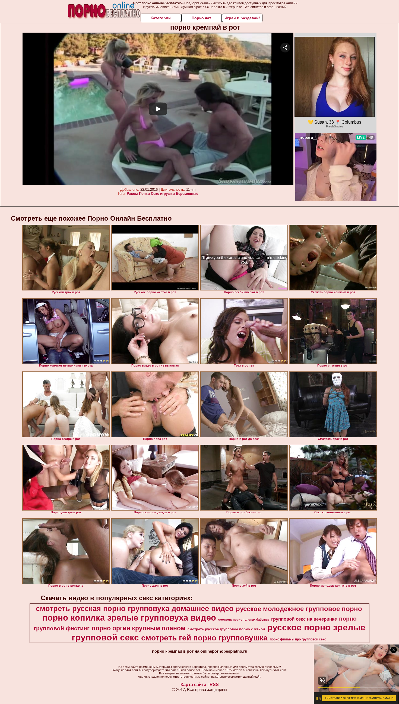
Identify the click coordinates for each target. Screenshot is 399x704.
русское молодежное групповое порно (299, 608)
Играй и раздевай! (242, 18)
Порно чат (201, 18)
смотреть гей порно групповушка (204, 638)
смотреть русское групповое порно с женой (226, 629)
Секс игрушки (163, 194)
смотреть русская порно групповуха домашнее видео (135, 609)
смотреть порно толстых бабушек (243, 619)
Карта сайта (193, 684)
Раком (132, 194)
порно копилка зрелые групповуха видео (129, 617)
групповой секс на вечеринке (304, 619)
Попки (144, 194)
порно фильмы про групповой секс (298, 639)
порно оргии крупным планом (138, 628)
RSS (214, 684)
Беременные (187, 194)
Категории (161, 18)
